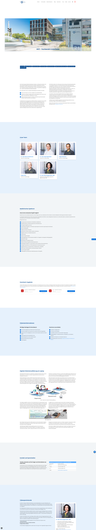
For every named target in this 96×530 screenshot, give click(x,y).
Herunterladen (42, 291)
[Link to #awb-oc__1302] (75, 2)
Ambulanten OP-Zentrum (59, 104)
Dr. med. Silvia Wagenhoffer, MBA (47, 175)
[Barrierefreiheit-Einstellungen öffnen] (95, 452)
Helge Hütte (23, 175)
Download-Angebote (43, 66)
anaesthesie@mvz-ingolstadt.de (62, 470)
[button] (73, 2)
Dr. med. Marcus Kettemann (27, 156)
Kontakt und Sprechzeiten (71, 66)
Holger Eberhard (62, 156)
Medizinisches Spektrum (36, 66)
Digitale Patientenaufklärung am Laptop (60, 66)
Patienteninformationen (51, 66)
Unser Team (22, 66)
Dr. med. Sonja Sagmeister (46, 156)
